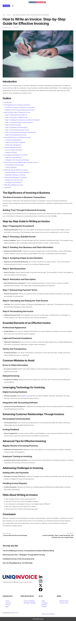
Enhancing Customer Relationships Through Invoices (21, 162)
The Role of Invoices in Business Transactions (20, 107)
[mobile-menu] (13, 6)
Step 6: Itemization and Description (16, 127)
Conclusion (7, 187)
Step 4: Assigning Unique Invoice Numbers (19, 122)
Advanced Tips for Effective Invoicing (16, 170)
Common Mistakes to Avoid (12, 147)
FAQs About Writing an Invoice (13, 185)
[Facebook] (40, 589)
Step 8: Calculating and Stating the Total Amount (20, 132)
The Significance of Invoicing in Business (17, 105)
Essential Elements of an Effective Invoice (17, 137)
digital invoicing (27, 396)
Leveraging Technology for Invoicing (15, 155)
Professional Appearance (13, 140)
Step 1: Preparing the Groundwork (16, 115)
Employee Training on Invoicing (15, 175)
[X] (40, 585)
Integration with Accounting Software (17, 160)
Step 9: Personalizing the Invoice (15, 135)
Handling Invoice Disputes (13, 182)
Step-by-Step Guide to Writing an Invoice (17, 112)
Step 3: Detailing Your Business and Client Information (22, 120)
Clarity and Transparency (13, 145)
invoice (5, 88)
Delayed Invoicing (11, 152)
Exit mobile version (38, 619)
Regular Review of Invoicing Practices (17, 172)
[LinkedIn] (40, 577)
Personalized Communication (14, 165)
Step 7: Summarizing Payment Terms (17, 130)
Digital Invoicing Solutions (13, 157)
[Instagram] (40, 581)
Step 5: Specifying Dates (13, 125)
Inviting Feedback (11, 167)
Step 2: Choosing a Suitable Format (16, 117)
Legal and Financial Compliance (15, 142)
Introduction (8, 102)
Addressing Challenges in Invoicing (15, 177)
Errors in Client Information (13, 150)
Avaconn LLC (14, 612)
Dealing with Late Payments (14, 180)
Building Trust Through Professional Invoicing (19, 110)
